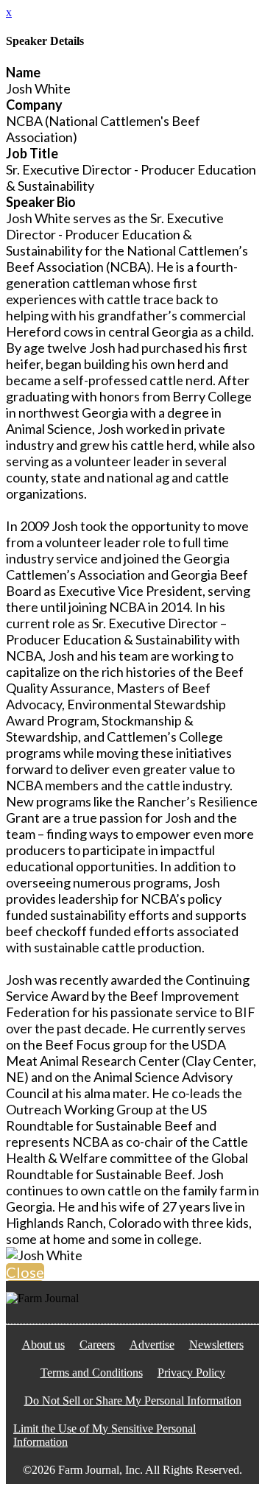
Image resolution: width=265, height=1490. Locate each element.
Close (25, 1272)
